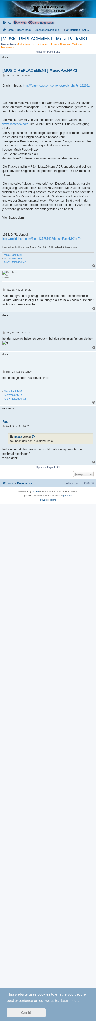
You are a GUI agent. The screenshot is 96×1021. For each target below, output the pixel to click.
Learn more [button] (70, 1001)
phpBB (35, 491)
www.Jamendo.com (15, 124)
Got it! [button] (26, 1012)
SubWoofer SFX (13, 258)
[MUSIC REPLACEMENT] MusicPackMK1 (44, 38)
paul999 (67, 495)
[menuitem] (7, 22)
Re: (5, 422)
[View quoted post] (33, 437)
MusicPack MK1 (13, 255)
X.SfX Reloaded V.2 (15, 262)
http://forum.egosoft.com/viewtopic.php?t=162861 (56, 85)
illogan (18, 436)
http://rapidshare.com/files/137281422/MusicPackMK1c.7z (41, 239)
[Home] (48, 9)
